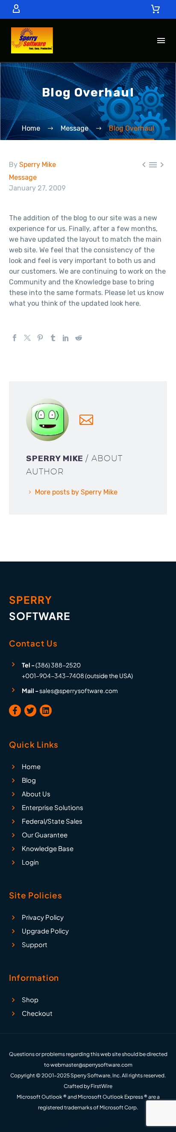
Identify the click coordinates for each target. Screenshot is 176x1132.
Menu (161, 40)
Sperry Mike (37, 165)
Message (23, 177)
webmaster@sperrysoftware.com (91, 1065)
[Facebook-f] (15, 711)
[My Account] (16, 9)
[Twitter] (27, 337)
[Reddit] (78, 337)
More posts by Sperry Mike (76, 492)
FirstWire (101, 1086)
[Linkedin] (46, 711)
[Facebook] (14, 337)
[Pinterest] (40, 337)
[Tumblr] (53, 337)
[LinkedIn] (65, 337)
